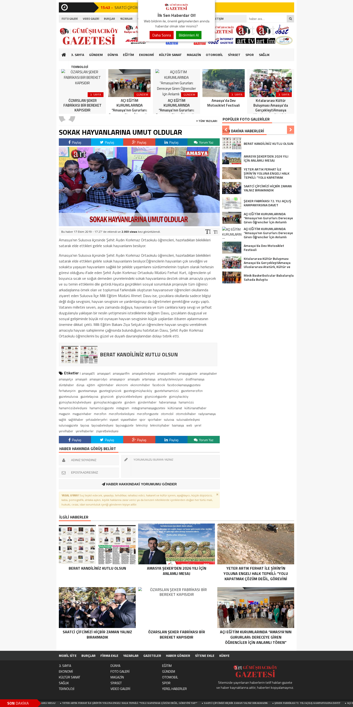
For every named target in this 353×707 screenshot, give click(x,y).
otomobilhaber (186, 413)
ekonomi (122, 385)
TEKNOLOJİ (79, 66)
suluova (169, 419)
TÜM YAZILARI (207, 121)
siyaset (114, 419)
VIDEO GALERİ (91, 19)
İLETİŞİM (218, 19)
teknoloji (142, 425)
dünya (80, 385)
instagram (122, 408)
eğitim (91, 385)
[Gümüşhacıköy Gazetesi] (176, 9)
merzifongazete (147, 413)
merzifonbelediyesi (121, 413)
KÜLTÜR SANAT (170, 54)
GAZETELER (152, 655)
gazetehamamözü (166, 390)
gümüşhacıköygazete (108, 402)
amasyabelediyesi (143, 373)
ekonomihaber (140, 385)
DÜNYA (113, 54)
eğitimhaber (105, 385)
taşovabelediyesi (102, 425)
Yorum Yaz (205, 142)
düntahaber (66, 385)
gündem (129, 402)
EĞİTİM (128, 54)
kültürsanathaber (195, 408)
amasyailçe (66, 379)
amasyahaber (208, 373)
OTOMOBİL (214, 54)
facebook (158, 385)
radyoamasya (207, 413)
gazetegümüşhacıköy (138, 390)
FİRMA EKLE (109, 655)
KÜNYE (224, 655)
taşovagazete (125, 425)
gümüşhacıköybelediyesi (75, 402)
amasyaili (81, 379)
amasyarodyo (98, 379)
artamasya (148, 379)
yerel (198, 425)
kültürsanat (175, 408)
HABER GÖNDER (178, 655)
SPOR (249, 54)
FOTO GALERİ (70, 19)
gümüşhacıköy (178, 396)
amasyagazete (188, 373)
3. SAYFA (77, 54)
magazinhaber (82, 413)
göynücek (107, 396)
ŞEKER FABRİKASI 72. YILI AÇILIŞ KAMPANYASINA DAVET (283, 703)
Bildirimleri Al (189, 35)
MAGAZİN (194, 54)
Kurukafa (66, 64)
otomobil (167, 413)
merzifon (100, 413)
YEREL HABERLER (174, 688)
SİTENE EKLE (204, 655)
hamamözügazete (102, 408)
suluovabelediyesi (188, 419)
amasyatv (134, 379)
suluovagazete (68, 425)
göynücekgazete (156, 396)
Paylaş (76, 142)
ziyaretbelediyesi (107, 431)
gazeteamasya (87, 390)
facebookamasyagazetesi (184, 385)
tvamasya (178, 425)
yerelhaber (66, 431)
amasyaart (103, 373)
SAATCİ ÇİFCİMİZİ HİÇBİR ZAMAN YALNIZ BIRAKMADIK (212, 703)
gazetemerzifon (192, 390)
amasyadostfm (166, 373)
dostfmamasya (194, 379)
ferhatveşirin (67, 390)
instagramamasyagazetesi (148, 408)
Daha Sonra (161, 35)
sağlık (62, 419)
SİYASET (234, 54)
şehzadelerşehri (96, 419)
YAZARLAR (126, 19)
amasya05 (88, 373)
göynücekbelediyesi (129, 396)
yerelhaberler (85, 431)
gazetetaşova (89, 396)
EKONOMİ (146, 54)
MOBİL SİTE (68, 655)
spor (143, 419)
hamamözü (186, 402)
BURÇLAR (109, 19)
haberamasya (167, 402)
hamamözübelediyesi (73, 408)
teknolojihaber (160, 425)
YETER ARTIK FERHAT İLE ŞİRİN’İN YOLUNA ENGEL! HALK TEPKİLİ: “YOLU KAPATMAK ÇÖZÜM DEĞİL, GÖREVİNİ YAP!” (105, 703)
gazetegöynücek (110, 390)
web (189, 425)
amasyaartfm (121, 373)
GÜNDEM (96, 54)
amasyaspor (117, 379)
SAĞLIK (264, 54)
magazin (64, 413)
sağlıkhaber (75, 419)
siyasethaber (129, 419)
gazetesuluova (68, 396)
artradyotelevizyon (170, 379)
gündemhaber (147, 402)
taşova (84, 425)
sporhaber (155, 419)
